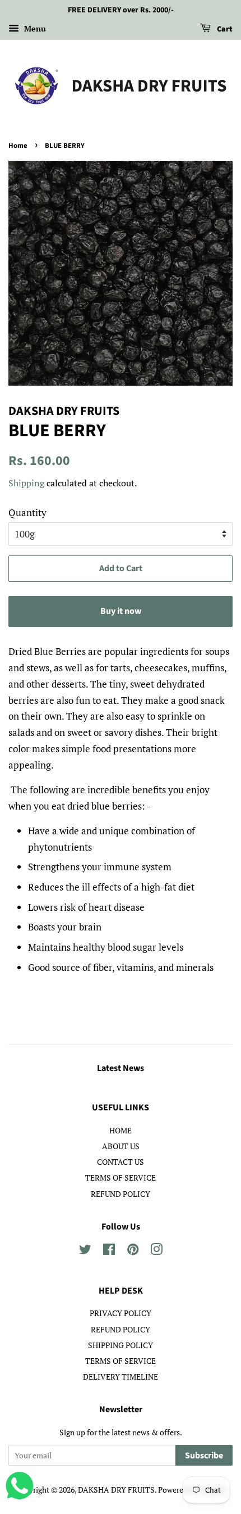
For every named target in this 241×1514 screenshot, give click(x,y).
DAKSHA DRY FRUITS (116, 1489)
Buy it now (120, 611)
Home (17, 146)
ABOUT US (121, 1146)
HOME (120, 1130)
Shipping (26, 483)
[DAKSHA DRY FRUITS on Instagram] (156, 1251)
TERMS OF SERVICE (120, 1177)
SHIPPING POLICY (120, 1345)
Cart (224, 29)
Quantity (27, 512)
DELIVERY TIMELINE (120, 1376)
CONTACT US (120, 1161)
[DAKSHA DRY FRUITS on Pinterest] (133, 1251)
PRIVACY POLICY (120, 1313)
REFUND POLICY (120, 1193)
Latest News (120, 1068)
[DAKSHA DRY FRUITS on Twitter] (85, 1251)
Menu (34, 28)
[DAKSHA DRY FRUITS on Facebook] (109, 1251)
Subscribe (204, 1455)
